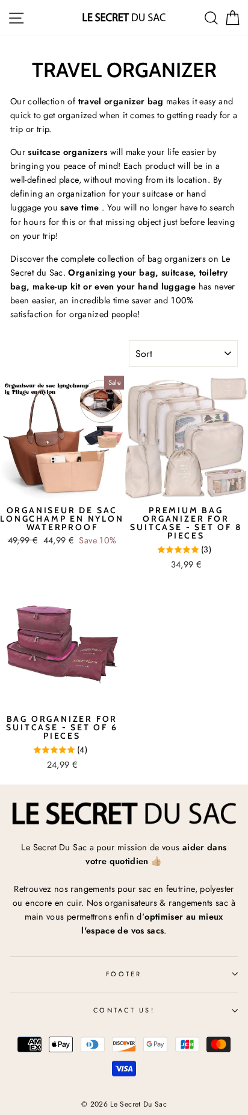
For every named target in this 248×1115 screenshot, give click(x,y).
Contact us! (124, 1010)
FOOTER (124, 974)
